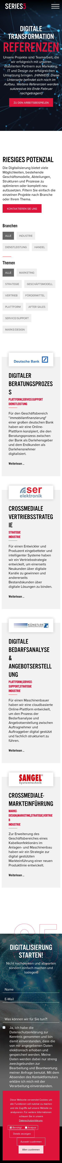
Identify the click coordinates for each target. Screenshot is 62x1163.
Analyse (32, 1127)
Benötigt (17, 1127)
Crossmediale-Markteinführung (31, 799)
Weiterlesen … (16, 463)
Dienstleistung (16, 247)
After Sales (36, 307)
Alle (8, 236)
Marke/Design (15, 329)
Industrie (26, 236)
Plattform (13, 307)
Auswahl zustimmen (31, 1141)
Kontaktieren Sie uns (22, 209)
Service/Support (17, 318)
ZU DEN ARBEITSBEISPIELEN (31, 102)
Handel (39, 247)
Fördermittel (35, 295)
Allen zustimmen (31, 1149)
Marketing (26, 272)
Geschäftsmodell (40, 284)
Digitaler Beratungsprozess (31, 383)
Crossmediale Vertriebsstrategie (31, 516)
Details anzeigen (22, 1133)
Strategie (12, 284)
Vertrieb (11, 295)
